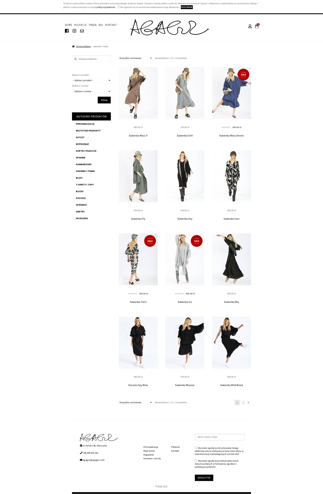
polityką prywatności (205, 466)
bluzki (79, 191)
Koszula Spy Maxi (138, 385)
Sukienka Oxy (184, 218)
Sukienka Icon (231, 218)
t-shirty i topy (85, 184)
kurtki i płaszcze (86, 150)
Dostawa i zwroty (152, 458)
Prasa (93, 24)
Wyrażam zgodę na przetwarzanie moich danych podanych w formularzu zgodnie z (217, 463)
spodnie (80, 157)
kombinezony (84, 164)
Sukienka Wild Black (231, 385)
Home (68, 24)
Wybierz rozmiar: (80, 85)
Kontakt (111, 24)
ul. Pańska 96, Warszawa (94, 445)
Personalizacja (85, 123)
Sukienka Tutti (138, 302)
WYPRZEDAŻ (82, 144)
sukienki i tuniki (85, 171)
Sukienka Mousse (184, 385)
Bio (101, 24)
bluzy (79, 177)
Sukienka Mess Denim (231, 135)
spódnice (81, 204)
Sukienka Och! (185, 135)
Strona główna (83, 46)
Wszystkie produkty (88, 130)
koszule (81, 198)
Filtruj (104, 100)
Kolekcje (80, 24)
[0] (256, 27)
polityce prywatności (105, 7)
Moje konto (149, 450)
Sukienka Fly (138, 218)
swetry (80, 211)
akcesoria (82, 218)
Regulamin (148, 454)
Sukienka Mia (231, 302)
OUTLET (80, 137)
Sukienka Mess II (138, 135)
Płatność (175, 446)
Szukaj (74, 59)
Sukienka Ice (185, 302)
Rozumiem (186, 7)
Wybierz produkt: (80, 74)
